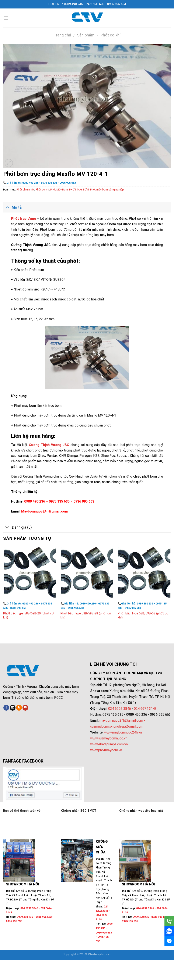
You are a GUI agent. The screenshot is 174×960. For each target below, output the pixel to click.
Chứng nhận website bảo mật (141, 811)
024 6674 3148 (145, 709)
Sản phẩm (85, 35)
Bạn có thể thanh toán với (22, 811)
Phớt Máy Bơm (59, 189)
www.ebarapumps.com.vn (109, 744)
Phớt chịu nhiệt (25, 189)
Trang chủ (62, 35)
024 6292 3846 (119, 709)
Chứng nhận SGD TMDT (78, 811)
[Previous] (3, 587)
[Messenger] (169, 941)
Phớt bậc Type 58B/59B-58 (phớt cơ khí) (143, 615)
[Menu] (5, 18)
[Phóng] (9, 163)
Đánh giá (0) (22, 527)
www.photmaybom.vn (106, 750)
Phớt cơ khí (110, 35)
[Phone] (169, 921)
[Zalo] (169, 931)
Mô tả (17, 207)
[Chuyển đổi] (7, 207)
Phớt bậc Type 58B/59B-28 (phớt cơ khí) (85, 615)
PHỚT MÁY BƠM (79, 189)
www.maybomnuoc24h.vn (122, 732)
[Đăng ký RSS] (19, 708)
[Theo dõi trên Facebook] (6, 708)
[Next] (170, 587)
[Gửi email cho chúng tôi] (12, 708)
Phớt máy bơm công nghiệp (107, 189)
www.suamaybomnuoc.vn (108, 738)
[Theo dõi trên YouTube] (25, 708)
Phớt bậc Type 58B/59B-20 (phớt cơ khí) (28, 615)
